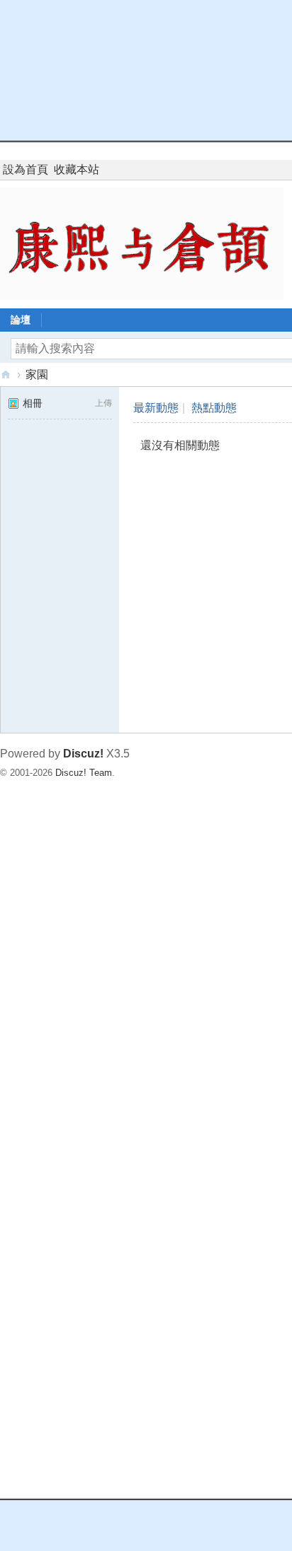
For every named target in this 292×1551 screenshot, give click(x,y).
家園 (37, 374)
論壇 (20, 319)
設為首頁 (25, 169)
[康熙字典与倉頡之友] (141, 243)
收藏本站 (76, 169)
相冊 (33, 403)
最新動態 (156, 408)
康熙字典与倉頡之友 (5, 374)
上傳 (103, 403)
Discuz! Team (83, 772)
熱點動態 (214, 408)
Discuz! (83, 754)
